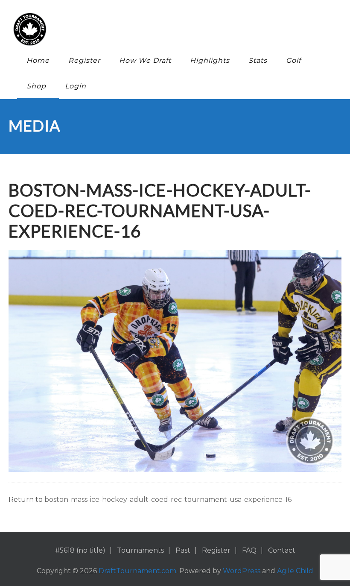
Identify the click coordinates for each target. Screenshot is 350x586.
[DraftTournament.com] (169, 29)
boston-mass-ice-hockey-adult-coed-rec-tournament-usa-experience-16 (168, 499)
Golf (293, 60)
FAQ (249, 550)
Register (84, 60)
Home (38, 60)
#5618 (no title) (80, 550)
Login (75, 86)
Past (182, 550)
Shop (36, 86)
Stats (257, 60)
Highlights (210, 60)
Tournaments (140, 550)
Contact (281, 550)
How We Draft (145, 60)
